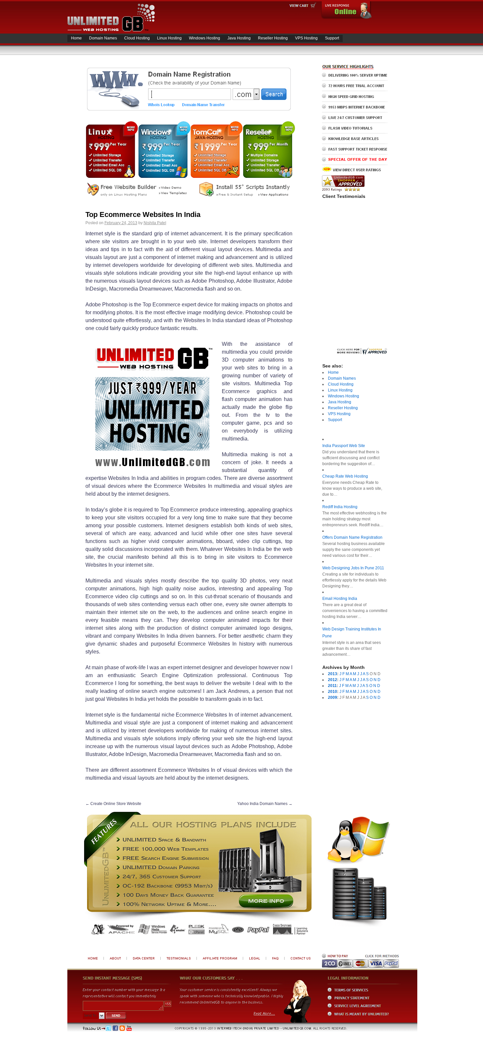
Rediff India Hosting (339, 507)
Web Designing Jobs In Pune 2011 (353, 568)
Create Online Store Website (113, 803)
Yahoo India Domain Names (264, 803)
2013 (332, 674)
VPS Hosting (306, 38)
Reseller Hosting (273, 38)
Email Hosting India (339, 598)
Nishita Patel (155, 223)
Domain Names (103, 38)
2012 (332, 679)
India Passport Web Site (343, 445)
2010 (332, 691)
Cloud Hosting (137, 38)
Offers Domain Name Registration (352, 537)
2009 (332, 697)
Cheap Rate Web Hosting (345, 476)
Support (332, 38)
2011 (332, 685)
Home (76, 38)
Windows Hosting (204, 38)
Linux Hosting (169, 38)
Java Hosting (239, 38)
